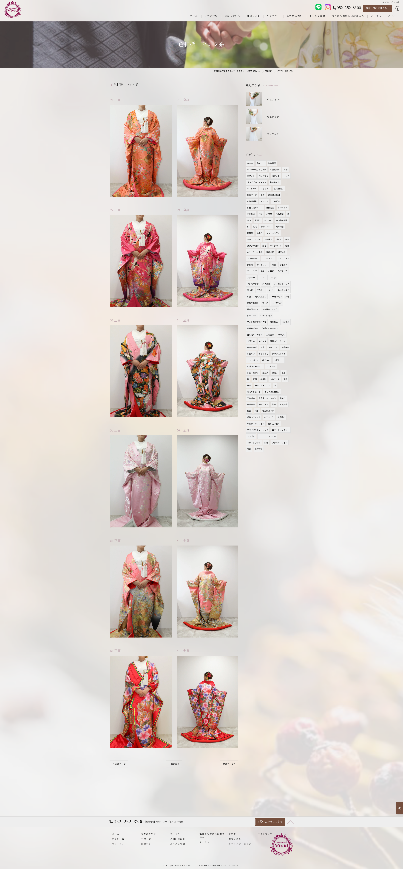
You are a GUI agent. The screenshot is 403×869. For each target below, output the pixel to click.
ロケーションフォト (280, 430)
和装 (287, 245)
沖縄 (266, 442)
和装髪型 (272, 163)
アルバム (251, 398)
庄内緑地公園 (274, 195)
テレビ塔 (276, 201)
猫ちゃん (262, 341)
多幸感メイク (268, 410)
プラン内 (251, 341)
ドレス (286, 175)
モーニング (252, 271)
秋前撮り (268, 239)
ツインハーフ (283, 258)
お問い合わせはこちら (377, 8)
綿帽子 (275, 372)
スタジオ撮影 (253, 245)
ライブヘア (277, 302)
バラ (249, 220)
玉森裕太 (270, 334)
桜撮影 (263, 379)
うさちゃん (265, 188)
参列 (274, 264)
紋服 (283, 372)
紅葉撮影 (274, 321)
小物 (262, 195)
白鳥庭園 (280, 214)
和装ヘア (260, 163)
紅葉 (255, 226)
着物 (285, 379)
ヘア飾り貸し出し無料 (256, 169)
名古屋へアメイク (270, 309)
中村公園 (251, 214)
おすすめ (259, 449)
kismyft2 (281, 334)
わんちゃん (275, 182)
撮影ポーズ (263, 404)
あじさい (268, 220)
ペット (250, 163)
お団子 (273, 277)
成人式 (279, 239)
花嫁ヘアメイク (253, 417)
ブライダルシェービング (257, 430)
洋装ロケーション (270, 328)
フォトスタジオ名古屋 (256, 321)
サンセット (282, 207)
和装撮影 (285, 321)
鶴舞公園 (280, 226)
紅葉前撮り (279, 188)
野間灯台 (270, 207)
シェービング (253, 372)
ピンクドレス (268, 258)
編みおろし (263, 353)
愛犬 (262, 347)
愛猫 (262, 271)
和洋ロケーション (255, 366)
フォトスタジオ (273, 233)
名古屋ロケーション (267, 398)
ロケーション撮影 (255, 252)
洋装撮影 (285, 347)
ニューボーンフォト (267, 436)
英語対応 (270, 252)
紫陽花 (258, 220)
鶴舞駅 (250, 233)
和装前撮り (275, 169)
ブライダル (271, 366)
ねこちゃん (252, 188)
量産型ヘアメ (252, 309)
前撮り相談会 (253, 302)
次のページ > (229, 763)
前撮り (260, 233)
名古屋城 (266, 283)
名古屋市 (281, 417)
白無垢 (271, 271)
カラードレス (253, 258)
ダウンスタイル (278, 353)
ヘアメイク (269, 417)
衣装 (249, 449)
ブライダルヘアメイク (256, 182)
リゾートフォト (254, 442)
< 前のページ (119, 763)
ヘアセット (278, 360)
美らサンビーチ (254, 391)
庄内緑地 (260, 290)
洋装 (249, 296)
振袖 (287, 239)
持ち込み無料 (274, 423)
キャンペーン (275, 245)
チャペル (264, 201)
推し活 (265, 302)
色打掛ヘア (282, 271)
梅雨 (285, 169)
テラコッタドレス (281, 283)
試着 (287, 296)
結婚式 (265, 372)
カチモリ (251, 277)
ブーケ (271, 290)
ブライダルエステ (272, 391)
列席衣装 (283, 404)
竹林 (260, 214)
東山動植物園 (281, 220)
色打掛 (250, 264)
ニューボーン (252, 360)
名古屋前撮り (283, 290)
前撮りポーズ (252, 328)
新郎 (255, 379)
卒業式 (283, 398)
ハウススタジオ (254, 239)
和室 (264, 245)
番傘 (249, 385)
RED (257, 410)
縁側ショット (266, 226)
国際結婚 (282, 252)
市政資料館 (252, 201)
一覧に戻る (174, 763)
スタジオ (251, 436)
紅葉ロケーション (278, 341)
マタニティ (273, 347)
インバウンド (253, 283)
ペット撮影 (252, 347)
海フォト (276, 175)
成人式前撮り (260, 296)
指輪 (249, 410)
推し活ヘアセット (255, 334)
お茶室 (269, 214)
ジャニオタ (252, 315)
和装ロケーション (262, 385)
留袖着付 (283, 264)
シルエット (275, 379)
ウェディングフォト (255, 423)
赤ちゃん (266, 360)
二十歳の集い (276, 296)
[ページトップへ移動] (290, 822)
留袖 (274, 404)
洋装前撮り (263, 175)
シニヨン (262, 277)
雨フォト (251, 175)
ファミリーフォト (279, 442)
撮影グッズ (252, 195)
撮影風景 (251, 404)
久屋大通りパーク (255, 207)
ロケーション (266, 315)
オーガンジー (262, 264)
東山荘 (250, 290)
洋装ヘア (251, 353)
